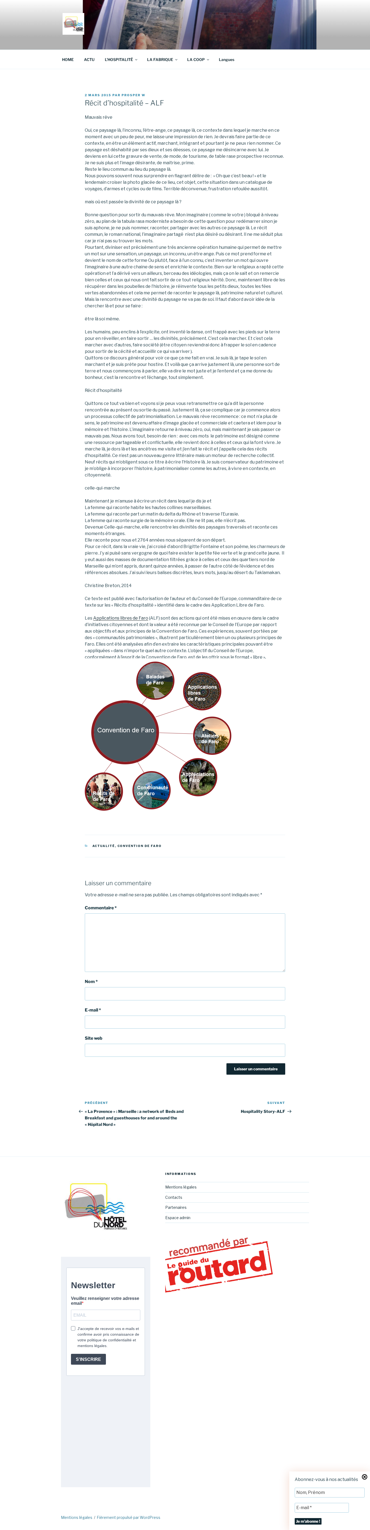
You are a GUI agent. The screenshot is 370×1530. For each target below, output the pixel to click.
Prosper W (133, 95)
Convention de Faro (140, 846)
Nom (91, 981)
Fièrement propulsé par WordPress (128, 1517)
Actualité (103, 846)
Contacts (173, 1197)
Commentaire (101, 907)
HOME (68, 59)
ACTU (89, 59)
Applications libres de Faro (120, 618)
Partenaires (176, 1207)
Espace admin (177, 1217)
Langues (226, 59)
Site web (93, 1038)
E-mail (93, 1010)
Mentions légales (181, 1187)
